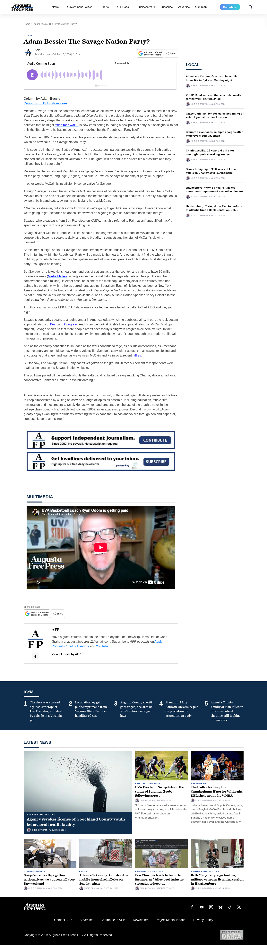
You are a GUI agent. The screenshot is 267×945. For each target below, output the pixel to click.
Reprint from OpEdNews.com (45, 103)
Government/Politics (79, 6)
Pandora (83, 646)
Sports (105, 6)
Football (142, 783)
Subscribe (166, 6)
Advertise (184, 6)
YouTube (102, 646)
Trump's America (35, 871)
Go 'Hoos (155, 783)
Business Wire (146, 6)
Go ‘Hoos (123, 6)
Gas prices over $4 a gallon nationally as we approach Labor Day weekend (49, 879)
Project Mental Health (170, 920)
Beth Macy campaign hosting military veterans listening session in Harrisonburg (217, 879)
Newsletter (140, 920)
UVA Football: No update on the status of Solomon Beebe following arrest (159, 791)
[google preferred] (150, 53)
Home (27, 24)
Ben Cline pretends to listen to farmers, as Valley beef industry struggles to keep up (159, 879)
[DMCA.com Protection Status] (232, 934)
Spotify (71, 646)
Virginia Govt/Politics (42, 815)
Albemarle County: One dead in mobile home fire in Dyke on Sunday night (103, 879)
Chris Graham (199, 86)
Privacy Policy (203, 920)
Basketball (200, 783)
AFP (55, 629)
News (55, 6)
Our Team (201, 6)
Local (29, 35)
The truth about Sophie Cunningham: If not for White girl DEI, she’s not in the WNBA (217, 791)
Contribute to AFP (112, 920)
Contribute (230, 7)
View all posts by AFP (66, 654)
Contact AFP (63, 920)
